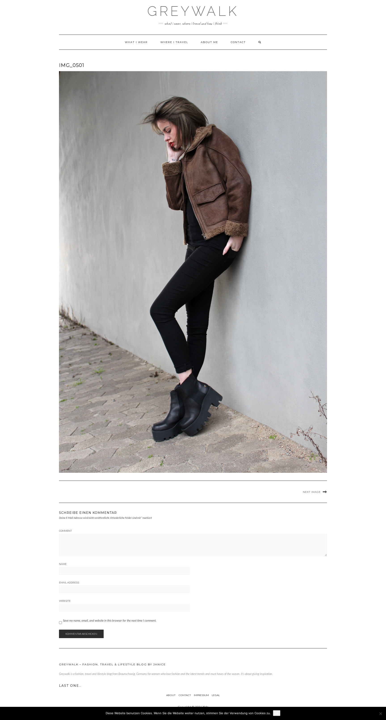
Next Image (312, 492)
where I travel (174, 42)
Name (63, 564)
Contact (238, 42)
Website (65, 600)
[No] (380, 713)
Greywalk (193, 11)
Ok (277, 713)
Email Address (69, 582)
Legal (216, 695)
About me (209, 42)
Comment (65, 530)
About (171, 695)
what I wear (136, 42)
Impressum (201, 695)
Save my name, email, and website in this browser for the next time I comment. (109, 620)
